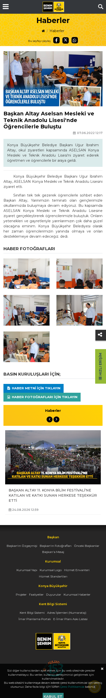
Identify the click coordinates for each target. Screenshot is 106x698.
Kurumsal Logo (51, 570)
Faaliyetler (36, 594)
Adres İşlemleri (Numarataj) (66, 612)
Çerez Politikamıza (72, 686)
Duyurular (53, 594)
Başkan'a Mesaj (53, 552)
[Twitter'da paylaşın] (65, 40)
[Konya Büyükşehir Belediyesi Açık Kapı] (53, 662)
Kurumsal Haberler (77, 594)
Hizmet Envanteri (76, 570)
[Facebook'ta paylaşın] (56, 40)
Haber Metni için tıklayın (35, 388)
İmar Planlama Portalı (34, 619)
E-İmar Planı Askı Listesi (70, 619)
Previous (50, 419)
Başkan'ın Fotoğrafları (55, 546)
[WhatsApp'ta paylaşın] (74, 40)
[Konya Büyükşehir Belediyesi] (53, 7)
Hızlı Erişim (100, 365)
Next (56, 419)
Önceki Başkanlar (86, 546)
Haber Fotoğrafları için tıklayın (44, 397)
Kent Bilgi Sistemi (32, 612)
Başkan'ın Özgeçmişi (22, 546)
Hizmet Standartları (53, 576)
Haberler (57, 31)
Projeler (21, 594)
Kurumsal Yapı (27, 570)
